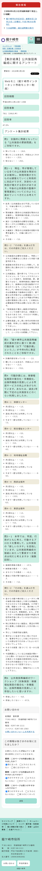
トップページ (7, 46)
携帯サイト (21, 821)
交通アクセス (14, 829)
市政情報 (17, 46)
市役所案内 (23, 863)
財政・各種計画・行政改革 (12, 48)
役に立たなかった (21, 767)
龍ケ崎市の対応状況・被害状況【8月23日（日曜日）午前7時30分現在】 (21, 21)
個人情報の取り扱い (15, 827)
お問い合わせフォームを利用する (20, 731)
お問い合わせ (8, 863)
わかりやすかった (16, 777)
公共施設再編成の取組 (10, 51)
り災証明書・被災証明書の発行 (20, 28)
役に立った (13, 764)
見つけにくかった (27, 794)
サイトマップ (7, 821)
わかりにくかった (27, 780)
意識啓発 (24, 51)
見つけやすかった (16, 791)
